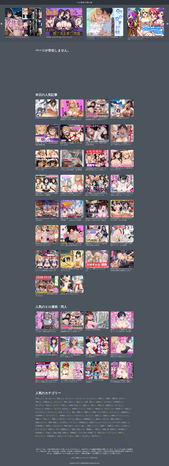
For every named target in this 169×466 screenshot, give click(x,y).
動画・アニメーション (120, 415)
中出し (40, 398)
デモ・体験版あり (63, 429)
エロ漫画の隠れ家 (84, 2)
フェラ (70, 398)
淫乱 (121, 432)
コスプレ (52, 412)
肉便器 (120, 408)
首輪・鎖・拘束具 (110, 429)
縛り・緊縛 (78, 412)
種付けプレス (41, 422)
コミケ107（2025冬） (122, 422)
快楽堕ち (119, 402)
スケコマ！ (86, 457)
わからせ (58, 426)
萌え (47, 419)
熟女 (101, 405)
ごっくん (113, 432)
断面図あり (89, 419)
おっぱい (50, 398)
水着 (91, 408)
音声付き (96, 436)
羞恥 (88, 412)
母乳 (98, 429)
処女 (80, 402)
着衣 (86, 405)
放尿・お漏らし (78, 429)
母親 (78, 436)
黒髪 (39, 419)
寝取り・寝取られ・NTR (116, 398)
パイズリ (81, 398)
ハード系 (70, 436)
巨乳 (61, 398)
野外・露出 (70, 402)
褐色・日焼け (116, 419)
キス (106, 419)
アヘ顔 (109, 402)
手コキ (63, 419)
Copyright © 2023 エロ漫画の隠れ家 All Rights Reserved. (84, 463)
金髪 (55, 419)
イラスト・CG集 (61, 405)
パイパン (107, 422)
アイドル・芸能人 (75, 419)
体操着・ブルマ (67, 415)
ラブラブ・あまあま (63, 408)
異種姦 (74, 432)
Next (168, 24)
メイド (74, 422)
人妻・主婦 (90, 402)
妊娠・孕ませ (75, 405)
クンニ (90, 415)
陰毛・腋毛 (54, 422)
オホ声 (86, 436)
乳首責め (84, 422)
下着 (49, 432)
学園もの (48, 402)
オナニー (109, 408)
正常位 (49, 408)
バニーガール (41, 429)
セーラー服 (81, 426)
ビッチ (119, 405)
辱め (39, 402)
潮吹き (99, 408)
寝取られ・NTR (114, 426)
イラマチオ (41, 412)
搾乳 (49, 426)
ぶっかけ (92, 398)
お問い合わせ (94, 457)
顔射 (99, 419)
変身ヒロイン (95, 422)
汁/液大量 (40, 426)
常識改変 (52, 436)
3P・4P (40, 405)
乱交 (129, 408)
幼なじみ (102, 432)
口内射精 (40, 415)
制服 (102, 398)
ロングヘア (41, 436)
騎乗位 (110, 405)
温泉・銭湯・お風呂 (61, 432)
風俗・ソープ (93, 426)
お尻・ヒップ (65, 412)
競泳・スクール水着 (101, 412)
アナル (58, 402)
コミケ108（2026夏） (88, 432)
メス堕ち (65, 422)
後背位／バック (79, 408)
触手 (51, 429)
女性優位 (123, 429)
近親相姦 (40, 432)
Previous (1, 24)
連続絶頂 (126, 412)
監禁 (99, 415)
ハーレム (115, 412)
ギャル (39, 408)
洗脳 (107, 415)
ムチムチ (80, 415)
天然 (60, 436)
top (72, 457)
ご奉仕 (126, 426)
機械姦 (90, 429)
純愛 (103, 426)
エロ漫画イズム (78, 457)
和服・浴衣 (69, 426)
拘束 (100, 402)
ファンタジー (52, 415)
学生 (49, 405)
